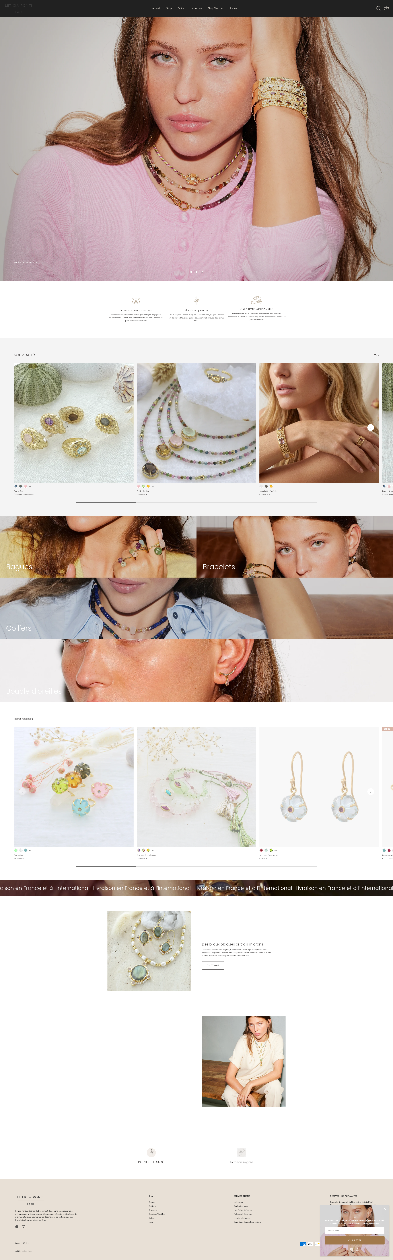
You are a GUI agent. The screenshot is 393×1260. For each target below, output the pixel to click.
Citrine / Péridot (148, 850)
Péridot (271, 850)
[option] (196, 140)
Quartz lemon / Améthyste (138, 850)
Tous (376, 355)
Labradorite (20, 486)
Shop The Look (216, 8)
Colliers (152, 1206)
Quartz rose (25, 486)
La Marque (238, 1202)
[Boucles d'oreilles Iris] (319, 787)
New (151, 1222)
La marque (196, 8)
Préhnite (143, 486)
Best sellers (23, 719)
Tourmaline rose (261, 850)
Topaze (16, 486)
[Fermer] (385, 1209)
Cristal (20, 850)
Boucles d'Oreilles (157, 1214)
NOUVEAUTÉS (25, 354)
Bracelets (153, 1210)
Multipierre (261, 486)
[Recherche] (378, 8)
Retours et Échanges (243, 1214)
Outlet (181, 8)
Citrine (148, 486)
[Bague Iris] (74, 787)
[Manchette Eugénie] (319, 423)
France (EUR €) (21, 1243)
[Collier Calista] (196, 423)
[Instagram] (357, 1249)
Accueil (156, 8)
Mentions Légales (241, 1218)
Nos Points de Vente (243, 1210)
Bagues (152, 1202)
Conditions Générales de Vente (247, 1222)
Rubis (389, 850)
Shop (169, 8)
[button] (191, 271)
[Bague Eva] (74, 423)
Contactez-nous (241, 1206)
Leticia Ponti (26, 1251)
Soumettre (354, 1240)
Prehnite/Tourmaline (143, 850)
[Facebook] (351, 1249)
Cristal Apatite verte (16, 850)
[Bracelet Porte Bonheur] (196, 787)
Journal (234, 8)
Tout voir (213, 965)
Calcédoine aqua (25, 850)
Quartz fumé (266, 486)
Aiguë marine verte (266, 850)
